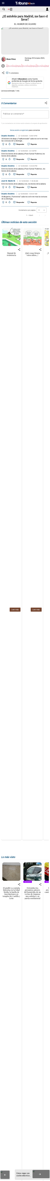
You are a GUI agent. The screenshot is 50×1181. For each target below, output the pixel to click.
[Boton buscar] (4, 9)
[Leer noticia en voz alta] (3, 66)
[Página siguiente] (45, 215)
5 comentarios (14, 73)
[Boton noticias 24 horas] (10, 9)
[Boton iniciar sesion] (47, 9)
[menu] (3, 3)
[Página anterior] (39, 215)
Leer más (15, 609)
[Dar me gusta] (3, 144)
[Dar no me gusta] (9, 144)
